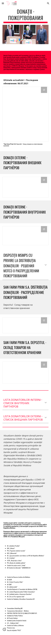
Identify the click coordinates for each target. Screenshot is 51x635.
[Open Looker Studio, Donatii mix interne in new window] (44, 229)
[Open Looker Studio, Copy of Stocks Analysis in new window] (44, 320)
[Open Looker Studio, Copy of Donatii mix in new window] (44, 90)
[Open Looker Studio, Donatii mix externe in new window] (44, 180)
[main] (25, 16)
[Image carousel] (25, 34)
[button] (3, 3)
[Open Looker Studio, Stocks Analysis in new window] (44, 365)
